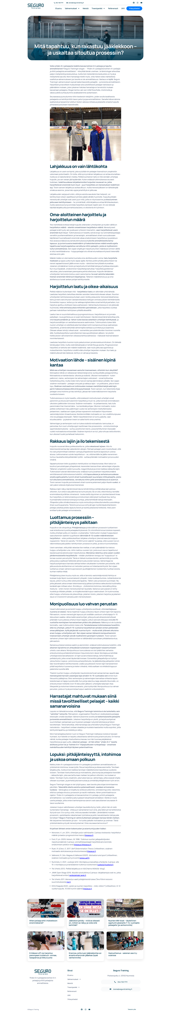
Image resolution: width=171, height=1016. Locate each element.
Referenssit (113, 8)
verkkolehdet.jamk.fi (77, 875)
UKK (123, 8)
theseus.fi (89, 835)
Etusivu (58, 8)
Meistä (85, 8)
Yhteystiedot (134, 8)
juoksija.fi (101, 864)
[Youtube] (141, 3)
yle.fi (69, 882)
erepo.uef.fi (84, 858)
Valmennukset (71, 8)
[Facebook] (134, 3)
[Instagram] (137, 3)
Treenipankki (97, 8)
